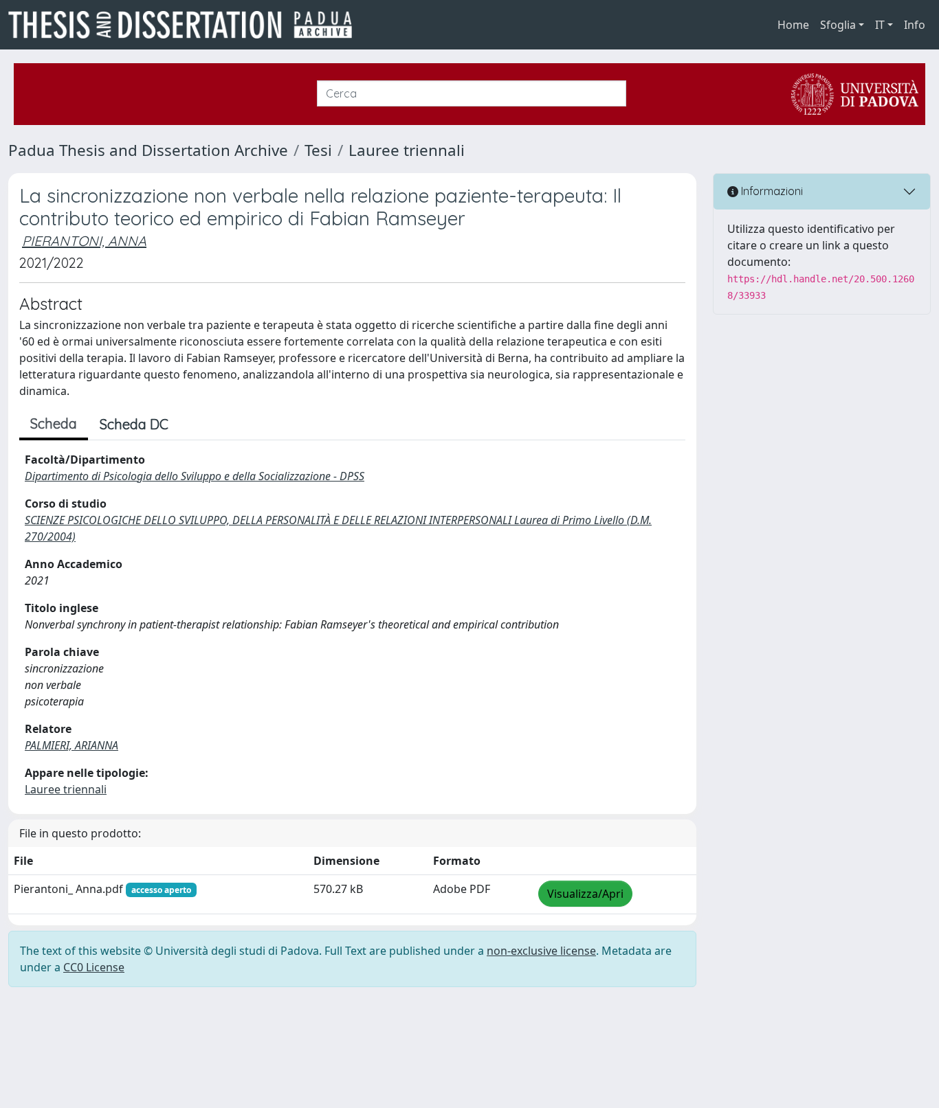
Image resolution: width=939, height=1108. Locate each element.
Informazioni (770, 191)
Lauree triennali (407, 150)
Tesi (318, 150)
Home (793, 24)
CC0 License (93, 967)
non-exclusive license (541, 950)
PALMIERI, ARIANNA (71, 745)
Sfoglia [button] (838, 24)
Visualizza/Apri (585, 893)
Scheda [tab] (53, 423)
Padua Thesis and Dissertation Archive (148, 150)
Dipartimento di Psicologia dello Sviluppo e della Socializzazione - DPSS (194, 476)
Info (914, 24)
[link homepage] (185, 24)
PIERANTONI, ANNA (84, 240)
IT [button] (880, 24)
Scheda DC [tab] (134, 424)
